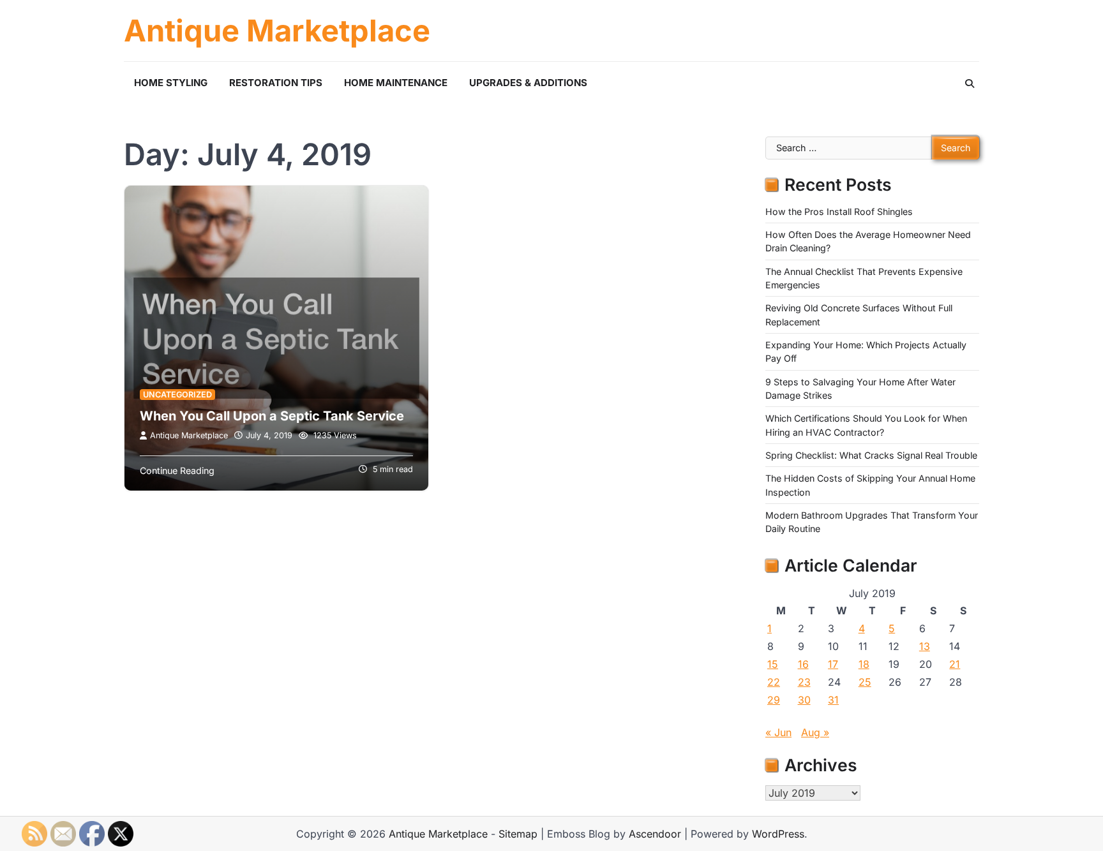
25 (865, 682)
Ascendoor (655, 833)
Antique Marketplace (277, 30)
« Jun (778, 732)
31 (833, 699)
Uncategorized (177, 394)
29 (773, 699)
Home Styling (170, 83)
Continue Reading (177, 470)
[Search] (969, 83)
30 (804, 699)
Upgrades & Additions (528, 83)
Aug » (815, 732)
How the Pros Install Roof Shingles (839, 211)
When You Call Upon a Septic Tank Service (272, 416)
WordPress (778, 833)
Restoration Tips (275, 83)
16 (803, 664)
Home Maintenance (395, 83)
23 (804, 682)
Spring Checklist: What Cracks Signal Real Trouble (871, 455)
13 (924, 646)
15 (772, 664)
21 (954, 664)
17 (833, 664)
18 (864, 664)
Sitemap (518, 833)
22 (773, 682)
